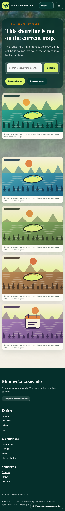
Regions (6, 416)
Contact (6, 481)
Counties (6, 420)
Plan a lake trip (9, 458)
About (5, 476)
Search (51, 67)
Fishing (5, 448)
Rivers (5, 430)
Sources (6, 472)
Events (5, 453)
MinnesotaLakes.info (22, 5)
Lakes (5, 425)
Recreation (7, 444)
